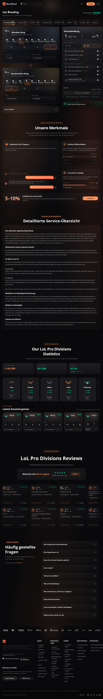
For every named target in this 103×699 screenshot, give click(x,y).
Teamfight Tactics (41, 653)
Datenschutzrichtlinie (95, 648)
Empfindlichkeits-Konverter (56, 657)
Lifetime (79, 371)
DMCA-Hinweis (95, 650)
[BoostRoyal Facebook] (88, 695)
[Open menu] (98, 4)
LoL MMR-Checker (54, 662)
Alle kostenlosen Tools (55, 675)
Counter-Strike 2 (42, 661)
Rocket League (42, 674)
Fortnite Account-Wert (56, 653)
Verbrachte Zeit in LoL (69, 677)
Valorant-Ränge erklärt (69, 650)
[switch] (98, 51)
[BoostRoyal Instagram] (91, 695)
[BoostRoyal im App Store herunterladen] (11, 659)
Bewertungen (82, 650)
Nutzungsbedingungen (95, 645)
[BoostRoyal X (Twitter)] (94, 695)
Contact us (19, 563)
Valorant (41, 650)
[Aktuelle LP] (28, 58)
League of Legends (41, 646)
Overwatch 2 (42, 668)
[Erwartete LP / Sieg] (54, 58)
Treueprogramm (82, 645)
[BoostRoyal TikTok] (97, 695)
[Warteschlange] (54, 98)
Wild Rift (40, 657)
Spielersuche (69, 674)
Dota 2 (40, 665)
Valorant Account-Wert (56, 648)
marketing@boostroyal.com (9, 655)
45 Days (73, 371)
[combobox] (17, 58)
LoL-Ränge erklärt (68, 646)
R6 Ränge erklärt (67, 655)
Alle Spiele (41, 676)
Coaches (80, 648)
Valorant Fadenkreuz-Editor (55, 668)
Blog (66, 681)
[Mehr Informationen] (79, 51)
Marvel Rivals (42, 671)
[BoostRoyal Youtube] (99, 695)
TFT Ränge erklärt (68, 665)
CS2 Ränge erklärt (68, 660)
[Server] (28, 98)
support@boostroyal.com (73, 691)
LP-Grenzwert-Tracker (69, 670)
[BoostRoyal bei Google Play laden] (24, 659)
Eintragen (90, 4)
